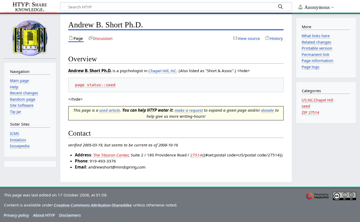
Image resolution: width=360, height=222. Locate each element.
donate (267, 110)
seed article (109, 110)
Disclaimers (70, 215)
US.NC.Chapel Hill (317, 99)
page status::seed (95, 84)
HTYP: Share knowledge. (30, 7)
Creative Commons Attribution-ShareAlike (93, 205)
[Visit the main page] (30, 38)
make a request (189, 110)
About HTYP (44, 215)
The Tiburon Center (111, 154)
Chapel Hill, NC (162, 70)
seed (306, 105)
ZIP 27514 (310, 112)
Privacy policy (16, 215)
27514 (196, 154)
